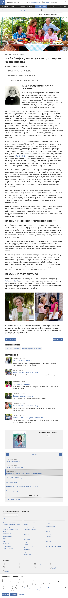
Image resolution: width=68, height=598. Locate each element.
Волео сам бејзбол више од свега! (25, 372)
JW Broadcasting (28, 547)
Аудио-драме (27, 554)
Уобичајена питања (51, 526)
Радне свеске (27, 537)
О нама (48, 523)
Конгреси (48, 541)
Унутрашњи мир (7, 533)
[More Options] (65, 10)
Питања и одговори (12, 491)
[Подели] (61, 10)
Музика (26, 552)
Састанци (48, 536)
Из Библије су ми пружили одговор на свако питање (24, 472)
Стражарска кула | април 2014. (25, 10)
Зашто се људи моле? (13, 460)
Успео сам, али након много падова (26, 406)
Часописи (12, 10)
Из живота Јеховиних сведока (53, 546)
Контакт (48, 531)
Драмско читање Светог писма (32, 557)
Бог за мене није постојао (22, 361)
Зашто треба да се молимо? (15, 466)
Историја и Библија (8, 548)
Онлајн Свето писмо (29, 522)
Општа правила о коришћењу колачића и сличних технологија (44, 588)
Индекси (26, 542)
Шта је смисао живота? (13, 500)
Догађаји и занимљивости (53, 544)
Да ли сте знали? (11, 482)
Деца (4, 541)
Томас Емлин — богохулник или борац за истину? (22, 486)
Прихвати (5, 595)
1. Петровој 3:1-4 (11, 281)
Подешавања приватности (45, 590)
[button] (25, 6)
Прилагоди (21, 595)
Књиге (26, 524)
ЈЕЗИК (41, 14)
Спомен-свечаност (51, 539)
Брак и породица (7, 536)
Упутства (26, 544)
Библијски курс (7, 527)
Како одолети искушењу (14, 478)
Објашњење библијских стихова (11, 524)
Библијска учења (7, 519)
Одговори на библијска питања (11, 522)
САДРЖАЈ (34, 454)
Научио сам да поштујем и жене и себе (28, 417)
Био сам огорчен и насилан (23, 396)
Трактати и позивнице (30, 529)
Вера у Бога (6, 543)
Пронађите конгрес (40, 564)
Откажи (13, 595)
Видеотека (27, 549)
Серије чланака (28, 532)
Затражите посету (50, 529)
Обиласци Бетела (50, 534)
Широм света (49, 549)
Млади (4, 538)
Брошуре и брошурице (30, 527)
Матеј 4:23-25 (20, 156)
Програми (27, 539)
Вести (47, 519)
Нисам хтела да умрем (21, 384)
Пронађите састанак (25, 564)
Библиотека (4, 10)
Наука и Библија (7, 546)
